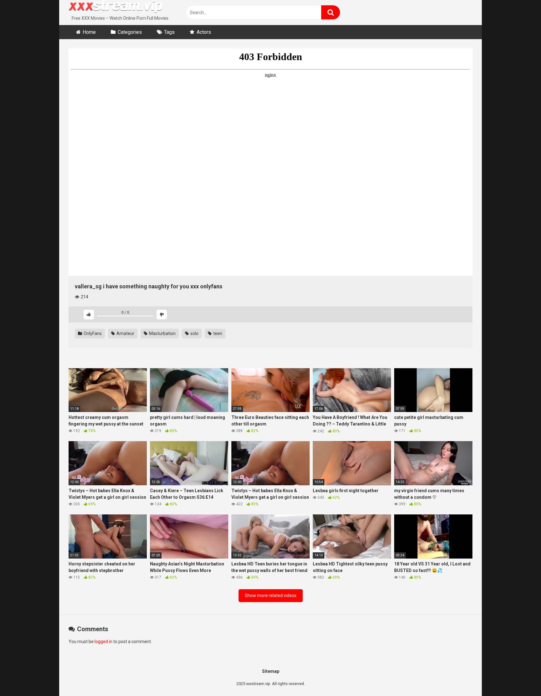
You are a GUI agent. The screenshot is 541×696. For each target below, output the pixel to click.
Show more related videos (270, 595)
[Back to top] (520, 677)
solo (193, 333)
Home (89, 32)
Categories (130, 32)
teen (217, 333)
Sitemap (270, 671)
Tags (169, 32)
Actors (204, 32)
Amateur (125, 333)
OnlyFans (92, 333)
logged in (103, 641)
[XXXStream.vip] (115, 7)
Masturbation (162, 333)
